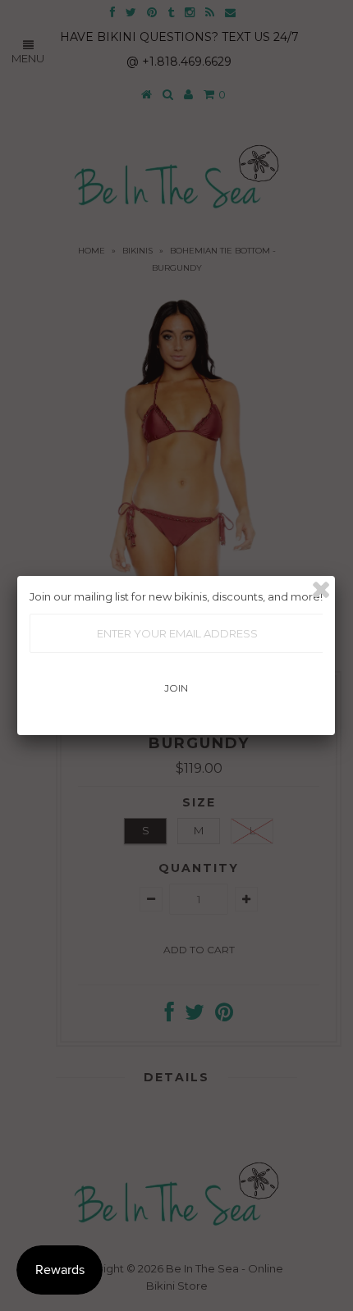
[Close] (321, 590)
